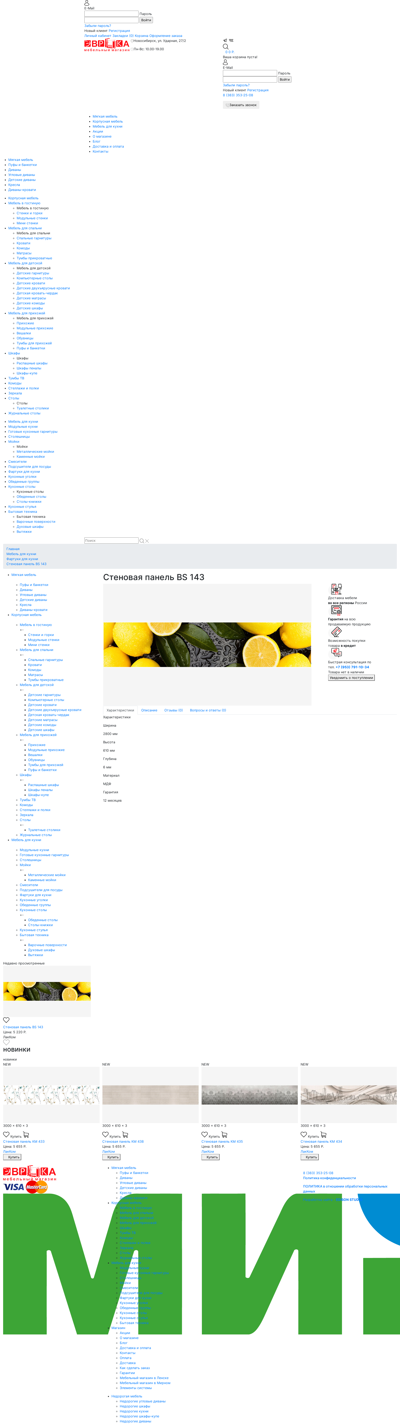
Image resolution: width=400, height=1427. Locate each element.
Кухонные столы (21, 486)
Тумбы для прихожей (34, 343)
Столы (13, 398)
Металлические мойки (35, 451)
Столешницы (19, 436)
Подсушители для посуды (29, 466)
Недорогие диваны (135, 1421)
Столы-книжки (29, 501)
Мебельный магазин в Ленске (144, 1378)
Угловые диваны (21, 175)
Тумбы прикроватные (34, 258)
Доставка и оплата (108, 146)
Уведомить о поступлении (351, 678)
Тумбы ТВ (16, 378)
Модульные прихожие (35, 328)
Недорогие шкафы (135, 1406)
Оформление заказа (165, 36)
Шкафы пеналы (29, 368)
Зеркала (15, 393)
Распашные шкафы (32, 363)
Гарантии (127, 1373)
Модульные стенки (32, 218)
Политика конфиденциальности (329, 1178)
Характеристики (120, 710)
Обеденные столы (31, 496)
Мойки (13, 441)
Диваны (14, 170)
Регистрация (119, 31)
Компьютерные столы (35, 278)
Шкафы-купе (27, 373)
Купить (16, 1136)
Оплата (125, 1358)
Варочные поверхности (36, 521)
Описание (149, 710)
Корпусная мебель (108, 121)
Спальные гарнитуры (34, 238)
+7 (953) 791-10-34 (352, 667)
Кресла (14, 185)
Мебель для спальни (25, 228)
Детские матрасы (31, 298)
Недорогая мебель (126, 1396)
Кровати (23, 243)
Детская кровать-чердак (37, 293)
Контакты (100, 151)
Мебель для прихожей (26, 313)
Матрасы (24, 253)
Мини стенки (27, 223)
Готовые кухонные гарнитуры (33, 431)
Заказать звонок (243, 105)
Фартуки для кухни (24, 471)
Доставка (128, 1363)
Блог (96, 141)
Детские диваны (22, 180)
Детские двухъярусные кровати (43, 288)
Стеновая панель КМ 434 (321, 1141)
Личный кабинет (97, 36)
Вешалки (24, 333)
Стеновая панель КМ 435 (222, 1141)
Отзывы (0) (173, 710)
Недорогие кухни (134, 1411)
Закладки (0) (123, 36)
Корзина (141, 36)
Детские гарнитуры (33, 273)
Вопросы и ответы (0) (208, 710)
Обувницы (25, 338)
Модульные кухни (23, 426)
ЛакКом (9, 1151)
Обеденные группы (23, 481)
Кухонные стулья (22, 506)
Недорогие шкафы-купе (139, 1416)
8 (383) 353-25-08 (238, 95)
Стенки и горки (29, 213)
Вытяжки (24, 531)
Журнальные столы (24, 413)
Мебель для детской (25, 263)
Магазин (118, 1328)
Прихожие (25, 323)
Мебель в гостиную (24, 203)
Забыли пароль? (97, 26)
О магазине (102, 136)
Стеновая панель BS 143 (26, 564)
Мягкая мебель (105, 116)
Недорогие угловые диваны (143, 1401)
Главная (13, 549)
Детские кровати (31, 283)
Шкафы (14, 353)
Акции (98, 131)
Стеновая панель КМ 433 (24, 1141)
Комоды (23, 248)
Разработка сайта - (332, 1200)
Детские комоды (31, 303)
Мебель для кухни (107, 126)
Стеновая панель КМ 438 (123, 1141)
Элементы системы (136, 1388)
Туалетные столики (33, 408)
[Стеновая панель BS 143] (212, 645)
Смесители (17, 461)
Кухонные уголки (22, 476)
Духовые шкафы (30, 526)
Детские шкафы (30, 308)
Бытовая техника (22, 511)
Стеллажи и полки (23, 388)
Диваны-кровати (22, 190)
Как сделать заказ (135, 1368)
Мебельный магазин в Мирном (145, 1383)
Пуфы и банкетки (22, 165)
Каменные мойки (31, 456)
